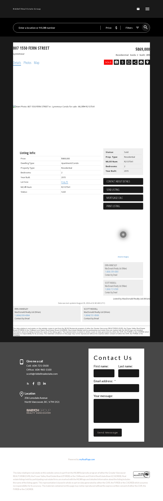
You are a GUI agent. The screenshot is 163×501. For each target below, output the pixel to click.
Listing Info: (28, 153)
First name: (101, 366)
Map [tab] (36, 62)
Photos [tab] (27, 62)
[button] (27, 383)
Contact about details (118, 181)
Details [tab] (17, 62)
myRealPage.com (87, 459)
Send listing (112, 190)
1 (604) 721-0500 (111, 289)
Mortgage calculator (124, 198)
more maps (123, 256)
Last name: (125, 366)
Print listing (113, 206)
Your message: (103, 396)
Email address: (104, 381)
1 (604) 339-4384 (111, 271)
